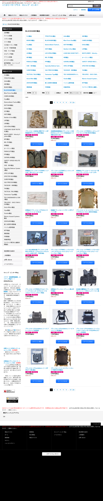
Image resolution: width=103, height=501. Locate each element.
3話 (15, 330)
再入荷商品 (32, 434)
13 (70, 102)
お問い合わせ (8, 259)
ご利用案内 (7, 255)
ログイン (75, 9)
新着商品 (31, 432)
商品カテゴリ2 (33, 437)
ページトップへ (96, 424)
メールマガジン (8, 264)
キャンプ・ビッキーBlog (60, 432)
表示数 (29, 92)
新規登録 (83, 9)
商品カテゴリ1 (8, 432)
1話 (9, 330)
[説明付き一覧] (95, 93)
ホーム (6, 434)
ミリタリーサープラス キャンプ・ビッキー (20, 5)
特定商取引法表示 (9, 251)
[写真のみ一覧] (91, 93)
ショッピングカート (10, 443)
